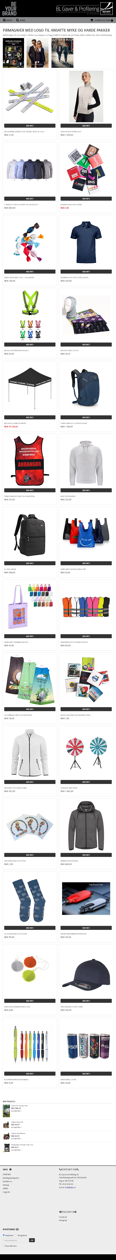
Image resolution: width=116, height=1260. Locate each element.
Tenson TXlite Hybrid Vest (71, 132)
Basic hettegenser (68, 496)
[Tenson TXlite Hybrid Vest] (86, 96)
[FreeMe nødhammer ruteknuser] (86, 898)
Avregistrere (22, 1235)
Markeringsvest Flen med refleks (74, 642)
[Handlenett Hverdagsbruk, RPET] (86, 534)
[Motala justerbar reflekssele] (29, 315)
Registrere (10, 1235)
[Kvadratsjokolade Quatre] (86, 169)
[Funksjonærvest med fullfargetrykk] (29, 461)
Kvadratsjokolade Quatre (71, 204)
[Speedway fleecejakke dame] (29, 753)
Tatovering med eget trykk (15, 861)
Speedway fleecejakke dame (15, 788)
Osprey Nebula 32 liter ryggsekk (74, 423)
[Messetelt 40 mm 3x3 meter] (29, 388)
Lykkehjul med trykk (69, 788)
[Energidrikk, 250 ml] (86, 1044)
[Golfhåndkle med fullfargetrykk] (29, 680)
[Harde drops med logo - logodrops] (29, 242)
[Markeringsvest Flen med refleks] (86, 607)
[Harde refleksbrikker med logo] (29, 971)
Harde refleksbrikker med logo (17, 1007)
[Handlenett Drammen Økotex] (29, 607)
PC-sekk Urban (10, 569)
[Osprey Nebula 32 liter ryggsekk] (86, 388)
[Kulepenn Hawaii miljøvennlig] (29, 1044)
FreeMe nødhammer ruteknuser (73, 934)
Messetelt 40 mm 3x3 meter (15, 423)
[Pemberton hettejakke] (86, 825)
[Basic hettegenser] (86, 461)
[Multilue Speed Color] (86, 315)
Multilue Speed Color (69, 350)
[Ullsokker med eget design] (29, 898)
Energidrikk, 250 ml (68, 1079)
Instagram (63, 1220)
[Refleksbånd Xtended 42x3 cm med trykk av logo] (29, 96)
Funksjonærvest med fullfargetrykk (19, 496)
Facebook (63, 1217)
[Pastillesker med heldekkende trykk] (86, 680)
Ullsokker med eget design (15, 934)
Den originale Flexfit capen (72, 1007)
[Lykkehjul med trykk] (86, 753)
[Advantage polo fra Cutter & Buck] (86, 242)
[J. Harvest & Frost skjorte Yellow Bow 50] (29, 169)
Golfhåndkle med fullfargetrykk (18, 715)
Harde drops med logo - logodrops (19, 277)
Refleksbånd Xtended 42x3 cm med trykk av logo (24, 132)
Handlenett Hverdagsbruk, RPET (73, 569)
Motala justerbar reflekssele (16, 350)
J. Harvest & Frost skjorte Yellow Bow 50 (21, 204)
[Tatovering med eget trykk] (29, 825)
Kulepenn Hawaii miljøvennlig (16, 1079)
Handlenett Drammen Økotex (16, 642)
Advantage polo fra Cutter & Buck (74, 277)
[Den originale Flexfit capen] (86, 971)
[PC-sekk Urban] (29, 534)
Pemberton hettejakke (69, 861)
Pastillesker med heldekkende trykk (75, 715)
